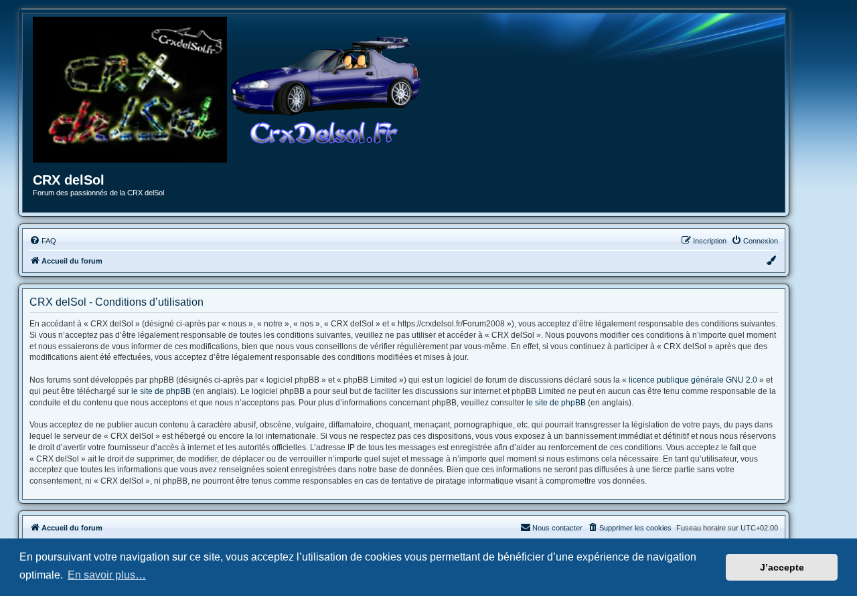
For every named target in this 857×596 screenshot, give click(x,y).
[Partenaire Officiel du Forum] (130, 90)
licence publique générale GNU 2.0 (693, 380)
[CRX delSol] (326, 89)
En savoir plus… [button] (107, 575)
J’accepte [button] (782, 567)
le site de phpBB (161, 391)
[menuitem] (42, 241)
